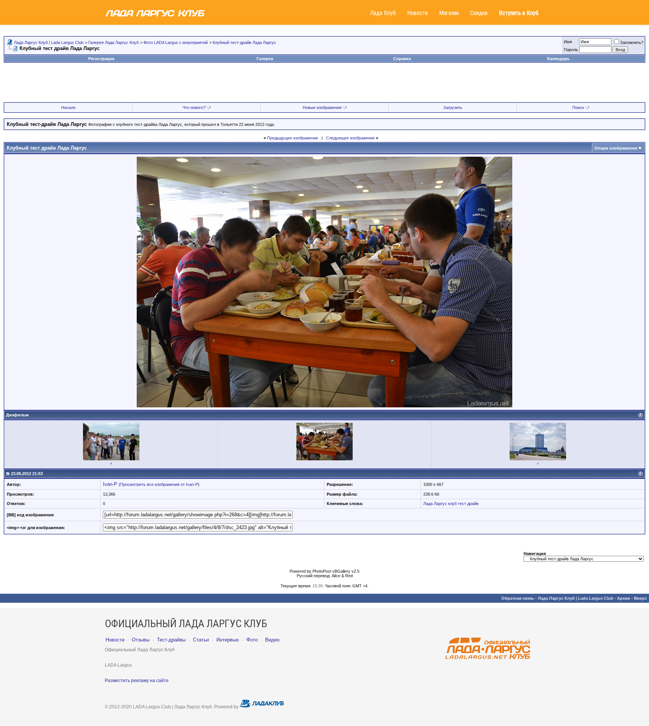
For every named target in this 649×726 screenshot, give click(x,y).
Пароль (571, 49)
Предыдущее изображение (292, 138)
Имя (568, 41)
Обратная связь (517, 598)
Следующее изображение (350, 138)
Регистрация (101, 58)
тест (462, 503)
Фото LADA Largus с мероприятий (175, 42)
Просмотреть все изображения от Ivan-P (159, 484)
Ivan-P (110, 484)
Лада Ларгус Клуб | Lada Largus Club (48, 42)
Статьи (201, 640)
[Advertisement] (324, 85)
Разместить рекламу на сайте (137, 680)
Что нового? (194, 107)
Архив (623, 598)
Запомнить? (631, 42)
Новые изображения (322, 107)
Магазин (449, 13)
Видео (272, 640)
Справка (402, 58)
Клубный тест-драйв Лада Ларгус (244, 42)
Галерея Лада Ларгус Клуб (113, 42)
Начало (68, 107)
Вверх (640, 598)
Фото (252, 640)
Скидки (479, 13)
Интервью (227, 640)
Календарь (558, 58)
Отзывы (140, 640)
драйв (472, 503)
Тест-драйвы (171, 640)
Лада (428, 503)
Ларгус (440, 503)
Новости (417, 13)
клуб (452, 503)
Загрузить (452, 107)
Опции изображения (616, 148)
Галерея (265, 58)
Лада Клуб (383, 13)
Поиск (578, 107)
